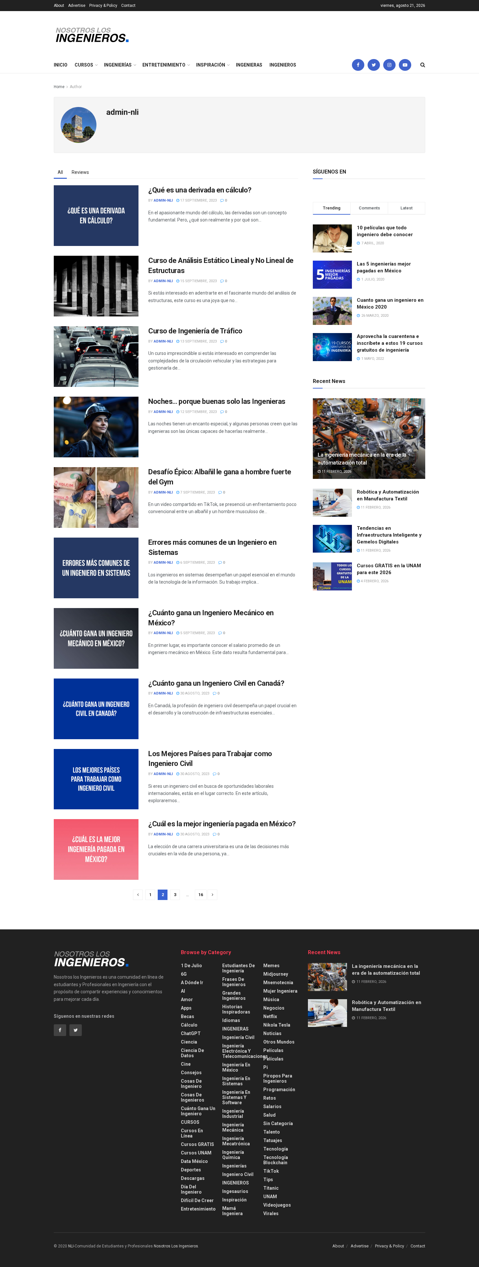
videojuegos (277, 1205)
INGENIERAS (249, 65)
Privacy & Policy (103, 5)
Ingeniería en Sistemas (236, 1081)
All (60, 172)
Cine (186, 1064)
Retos (269, 1098)
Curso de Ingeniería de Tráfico (195, 331)
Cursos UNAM (196, 1152)
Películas (273, 1050)
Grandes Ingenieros (234, 995)
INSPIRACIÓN (210, 65)
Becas (187, 1016)
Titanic (271, 1188)
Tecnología (275, 1149)
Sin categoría (278, 1123)
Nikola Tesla (276, 1025)
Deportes (191, 1169)
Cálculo (189, 1025)
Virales (271, 1213)
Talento (271, 1132)
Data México (194, 1161)
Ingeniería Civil (238, 1037)
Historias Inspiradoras (236, 1009)
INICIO (60, 65)
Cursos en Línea (192, 1133)
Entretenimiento (198, 1209)
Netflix (270, 1016)
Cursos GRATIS (197, 1144)
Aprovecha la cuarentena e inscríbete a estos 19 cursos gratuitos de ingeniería (390, 343)
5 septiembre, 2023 (197, 633)
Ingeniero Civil (238, 1174)
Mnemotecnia (278, 982)
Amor (187, 999)
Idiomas (231, 1020)
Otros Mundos (279, 1042)
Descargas (193, 1178)
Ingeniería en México (236, 1067)
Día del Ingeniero (191, 1189)
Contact (128, 5)
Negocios (273, 1008)
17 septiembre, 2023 (198, 200)
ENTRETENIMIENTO (163, 65)
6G (184, 974)
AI (183, 991)
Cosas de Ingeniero (191, 1083)
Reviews (80, 172)
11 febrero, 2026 (336, 471)
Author (76, 86)
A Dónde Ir (192, 982)
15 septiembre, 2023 (198, 281)
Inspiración (234, 1199)
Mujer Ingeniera (280, 991)
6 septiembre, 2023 (197, 562)
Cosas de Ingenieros (192, 1097)
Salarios (272, 1106)
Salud (269, 1115)
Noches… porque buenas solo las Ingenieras (216, 401)
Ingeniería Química (233, 1155)
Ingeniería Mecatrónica (236, 1141)
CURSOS (84, 65)
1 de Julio (191, 965)
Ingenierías (234, 1165)
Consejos (191, 1072)
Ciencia (189, 1042)
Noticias (272, 1033)
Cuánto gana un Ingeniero (198, 1111)
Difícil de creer (197, 1200)
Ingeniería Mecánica (233, 1127)
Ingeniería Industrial (233, 1113)
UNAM (270, 1196)
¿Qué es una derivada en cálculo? (200, 190)
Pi (265, 1067)
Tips (268, 1179)
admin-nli (163, 200)
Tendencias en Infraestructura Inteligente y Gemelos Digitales (389, 535)
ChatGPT (191, 1033)
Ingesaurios (235, 1191)
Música (271, 999)
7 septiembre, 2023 (197, 492)
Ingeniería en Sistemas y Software (236, 1097)
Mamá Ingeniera (232, 1211)
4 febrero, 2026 (374, 581)
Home (59, 86)
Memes (271, 965)
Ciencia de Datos (192, 1053)
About (59, 5)
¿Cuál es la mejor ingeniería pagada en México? (222, 824)
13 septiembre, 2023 (198, 341)
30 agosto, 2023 (194, 693)
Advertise (76, 5)
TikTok (271, 1171)
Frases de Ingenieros (234, 982)
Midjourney (275, 974)
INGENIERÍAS (118, 65)
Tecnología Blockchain (275, 1160)
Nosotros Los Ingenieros (176, 1246)
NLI (71, 1246)
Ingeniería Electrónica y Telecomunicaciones (245, 1051)
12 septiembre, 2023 (198, 412)
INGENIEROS (282, 65)
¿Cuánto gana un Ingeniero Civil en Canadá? (216, 683)
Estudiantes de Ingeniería (238, 968)
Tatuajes (272, 1140)
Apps (186, 1008)
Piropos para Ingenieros (277, 1078)
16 (200, 894)
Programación (279, 1089)
